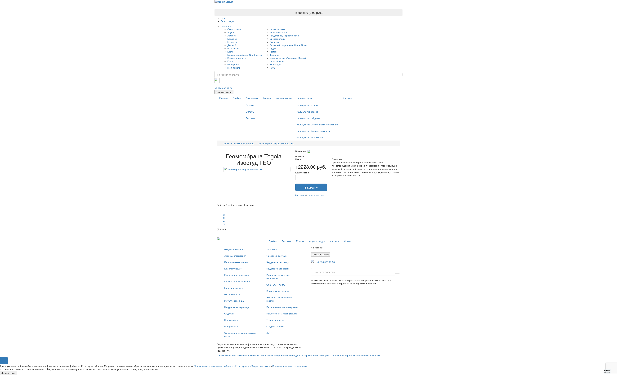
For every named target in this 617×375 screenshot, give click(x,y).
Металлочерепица (234, 300)
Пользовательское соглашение (233, 355)
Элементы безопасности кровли (279, 299)
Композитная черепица (236, 275)
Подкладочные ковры (277, 268)
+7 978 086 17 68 (223, 88)
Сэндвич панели (275, 326)
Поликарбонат (231, 320)
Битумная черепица (234, 249)
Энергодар (275, 64)
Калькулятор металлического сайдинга (317, 124)
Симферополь (277, 38)
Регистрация (227, 21)
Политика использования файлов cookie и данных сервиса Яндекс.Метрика (290, 355)
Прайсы (237, 98)
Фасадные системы (276, 255)
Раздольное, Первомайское (284, 35)
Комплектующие (233, 268)
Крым (230, 61)
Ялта (272, 67)
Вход (223, 17)
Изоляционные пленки (236, 262)
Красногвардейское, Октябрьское (245, 54)
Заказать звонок (224, 91)
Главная (223, 98)
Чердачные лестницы (277, 262)
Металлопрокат (232, 294)
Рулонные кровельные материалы (278, 276)
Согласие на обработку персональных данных (355, 355)
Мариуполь (233, 64)
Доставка (250, 118)
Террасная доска (275, 320)
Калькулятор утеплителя (310, 137)
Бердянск (226, 25)
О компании (252, 98)
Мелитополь (233, 67)
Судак (273, 48)
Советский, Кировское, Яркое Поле (288, 45)
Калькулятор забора (307, 111)
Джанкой (231, 45)
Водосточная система (277, 291)
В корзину (311, 187)
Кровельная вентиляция (237, 281)
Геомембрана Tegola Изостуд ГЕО (276, 143)
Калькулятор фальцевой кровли (314, 130)
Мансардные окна (233, 287)
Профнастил (231, 326)
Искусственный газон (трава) (281, 313)
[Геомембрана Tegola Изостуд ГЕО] (257, 169)
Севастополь (234, 29)
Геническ (232, 42)
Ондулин (229, 313)
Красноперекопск (236, 58)
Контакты (347, 98)
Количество (302, 172)
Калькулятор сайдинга (308, 118)
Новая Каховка (277, 29)
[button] (4, 360)
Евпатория (233, 48)
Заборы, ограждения (235, 255)
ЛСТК (269, 332)
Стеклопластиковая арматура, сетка (240, 334)
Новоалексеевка (278, 32)
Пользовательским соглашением (289, 366)
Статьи (347, 241)
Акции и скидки (284, 98)
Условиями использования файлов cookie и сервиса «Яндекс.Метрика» (232, 366)
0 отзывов (300, 195)
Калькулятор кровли (307, 105)
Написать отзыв (316, 195)
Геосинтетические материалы (238, 143)
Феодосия (275, 54)
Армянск (231, 35)
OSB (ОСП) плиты (275, 284)
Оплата (250, 111)
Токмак (273, 51)
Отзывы (250, 105)
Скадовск (274, 42)
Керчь (230, 51)
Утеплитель (272, 249)
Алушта (231, 32)
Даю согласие (8, 373)
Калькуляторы (304, 98)
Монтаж (267, 98)
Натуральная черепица (236, 307)
